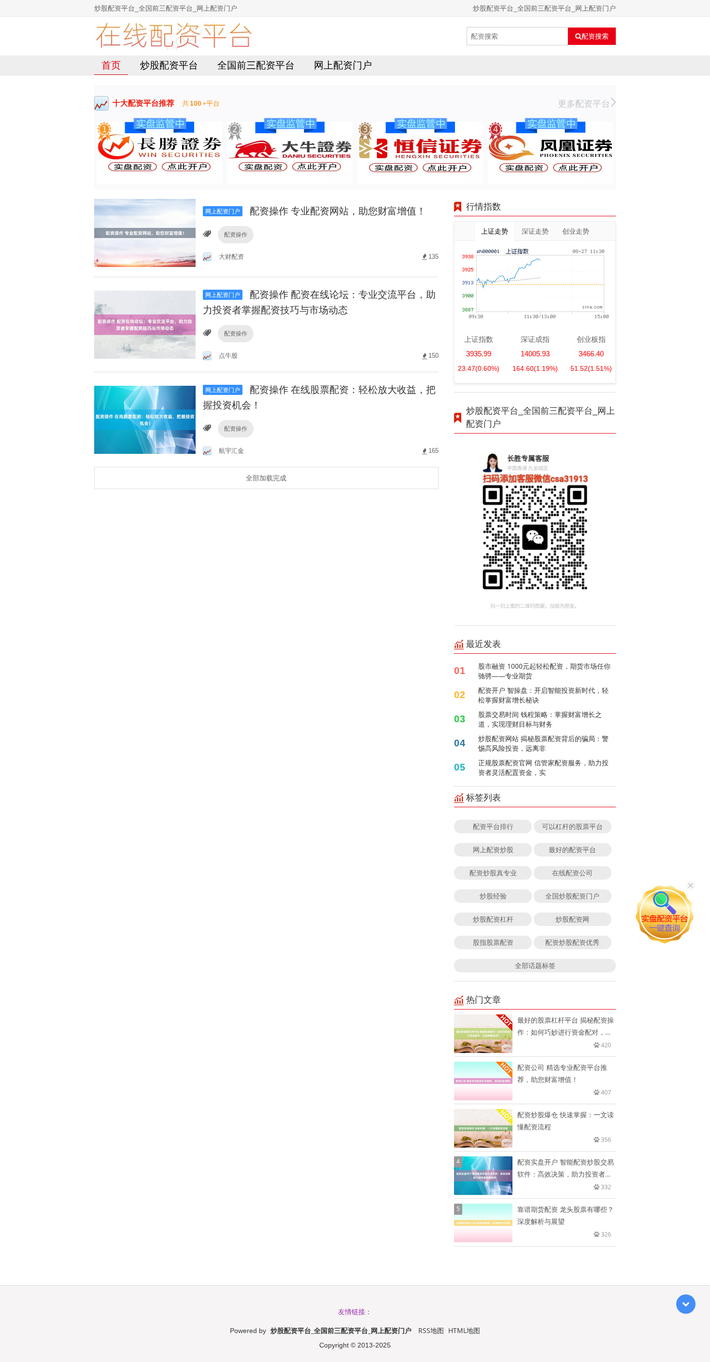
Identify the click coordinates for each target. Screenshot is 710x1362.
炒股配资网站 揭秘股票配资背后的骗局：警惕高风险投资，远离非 (543, 743)
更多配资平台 (584, 103)
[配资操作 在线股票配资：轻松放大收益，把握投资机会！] (145, 418)
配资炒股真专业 (493, 872)
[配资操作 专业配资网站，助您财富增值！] (145, 232)
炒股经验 (493, 895)
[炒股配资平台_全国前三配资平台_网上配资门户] (173, 36)
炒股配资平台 (169, 64)
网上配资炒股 (493, 849)
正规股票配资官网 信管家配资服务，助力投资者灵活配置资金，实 (543, 767)
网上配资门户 (343, 64)
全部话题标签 (535, 965)
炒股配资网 (572, 919)
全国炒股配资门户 (572, 895)
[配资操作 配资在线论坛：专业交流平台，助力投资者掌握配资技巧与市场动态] (145, 323)
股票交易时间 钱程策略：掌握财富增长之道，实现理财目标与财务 (540, 719)
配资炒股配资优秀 (572, 942)
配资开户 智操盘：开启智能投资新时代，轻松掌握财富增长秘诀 (543, 695)
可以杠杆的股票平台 (572, 826)
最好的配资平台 (572, 849)
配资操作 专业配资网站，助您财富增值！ (315, 210)
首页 (111, 64)
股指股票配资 (493, 942)
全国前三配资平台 (256, 64)
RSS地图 (431, 1330)
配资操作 (235, 234)
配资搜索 (595, 36)
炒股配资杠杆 (493, 919)
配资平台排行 (493, 826)
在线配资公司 (572, 872)
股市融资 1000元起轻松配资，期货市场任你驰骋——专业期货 (544, 670)
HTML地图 (464, 1330)
